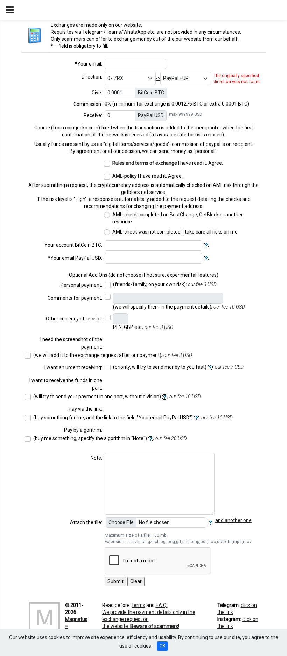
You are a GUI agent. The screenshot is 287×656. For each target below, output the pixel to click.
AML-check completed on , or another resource (177, 218)
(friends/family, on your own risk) (165, 284)
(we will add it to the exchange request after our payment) (112, 355)
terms (138, 605)
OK (162, 645)
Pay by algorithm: (83, 430)
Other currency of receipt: (74, 319)
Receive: (93, 115)
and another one (233, 520)
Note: (96, 458)
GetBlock (209, 214)
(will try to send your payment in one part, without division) (117, 396)
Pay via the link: (85, 409)
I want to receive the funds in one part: (65, 384)
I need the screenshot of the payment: (71, 343)
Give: (97, 92)
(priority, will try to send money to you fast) (178, 367)
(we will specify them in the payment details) (179, 307)
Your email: (88, 64)
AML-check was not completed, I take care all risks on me (175, 232)
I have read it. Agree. (167, 163)
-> (158, 78)
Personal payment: (81, 285)
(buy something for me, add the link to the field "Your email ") (133, 417)
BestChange (183, 214)
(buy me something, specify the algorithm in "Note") (110, 438)
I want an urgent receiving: (73, 367)
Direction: (92, 77)
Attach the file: (86, 522)
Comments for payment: (75, 298)
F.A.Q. (162, 605)
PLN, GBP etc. (143, 327)
